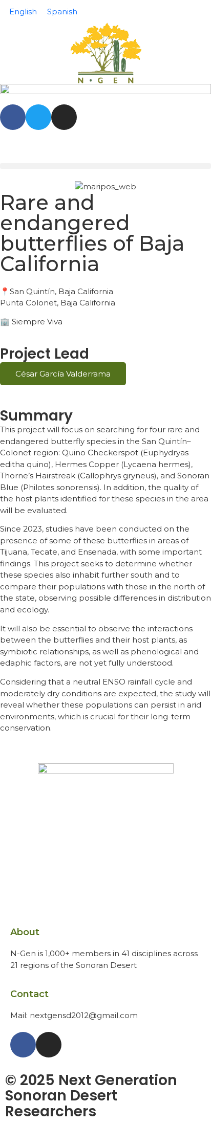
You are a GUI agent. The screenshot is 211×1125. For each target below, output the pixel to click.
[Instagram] (64, 117)
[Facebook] (13, 117)
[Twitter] (38, 117)
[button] (105, 166)
